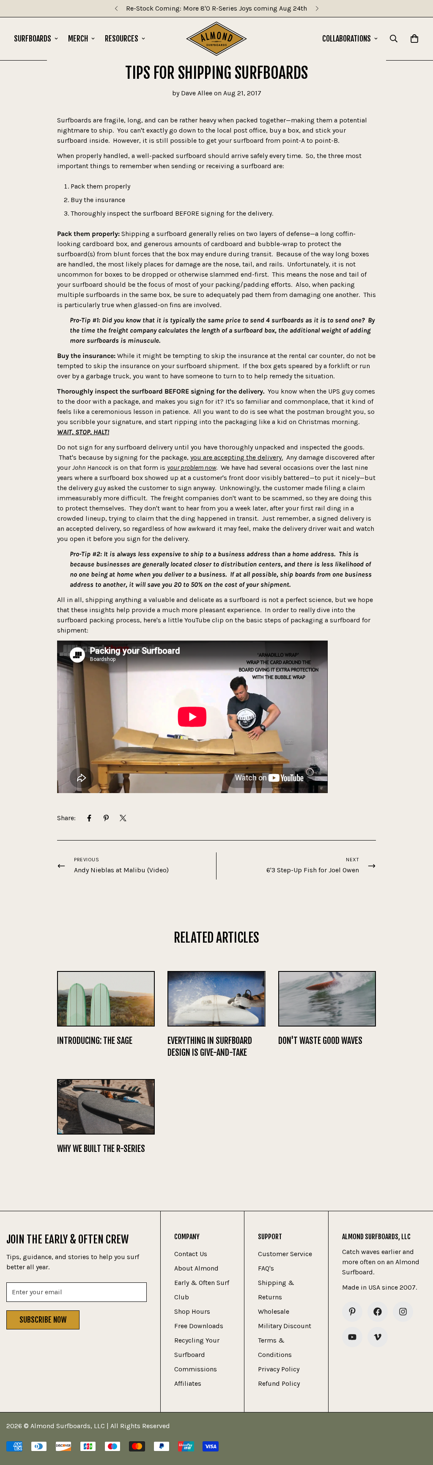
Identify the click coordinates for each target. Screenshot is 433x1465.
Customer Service (285, 1254)
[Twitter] (123, 818)
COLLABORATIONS (346, 38)
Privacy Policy (278, 1369)
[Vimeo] (377, 1337)
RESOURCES (121, 38)
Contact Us (190, 1254)
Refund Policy (279, 1383)
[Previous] (116, 8)
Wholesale (273, 1311)
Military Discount (284, 1326)
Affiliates (187, 1383)
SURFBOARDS (32, 38)
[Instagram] (403, 1311)
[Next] (316, 8)
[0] (414, 38)
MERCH (78, 38)
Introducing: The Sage (94, 1040)
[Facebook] (89, 818)
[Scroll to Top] (416, 1419)
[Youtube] (352, 1337)
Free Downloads (198, 1326)
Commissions (195, 1369)
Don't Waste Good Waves (320, 1040)
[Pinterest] (106, 818)
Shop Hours (192, 1311)
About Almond (196, 1268)
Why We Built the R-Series (101, 1148)
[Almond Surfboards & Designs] (216, 38)
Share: (66, 818)
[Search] (394, 38)
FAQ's (266, 1268)
